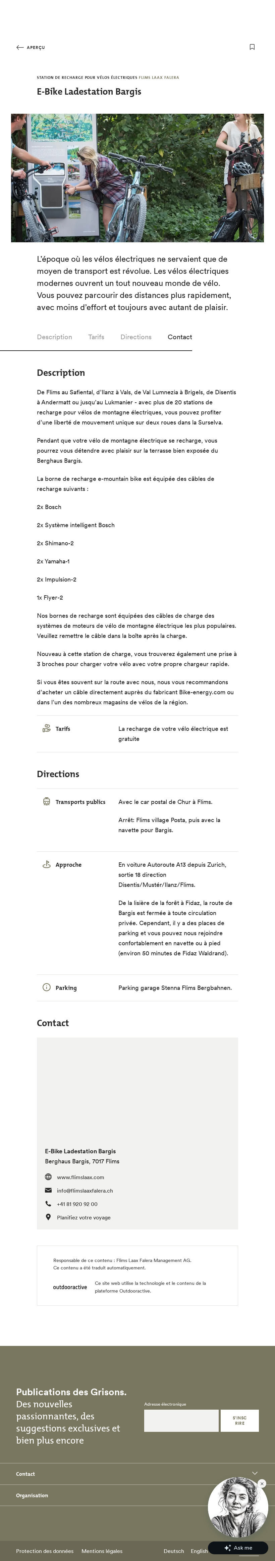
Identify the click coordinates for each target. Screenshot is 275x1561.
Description (54, 337)
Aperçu (35, 47)
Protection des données (44, 1551)
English (199, 1551)
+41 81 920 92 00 (77, 1204)
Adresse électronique (165, 1404)
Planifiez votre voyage (84, 1217)
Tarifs (96, 337)
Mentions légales (101, 1551)
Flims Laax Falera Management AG (153, 1260)
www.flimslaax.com (80, 1177)
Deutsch (174, 1551)
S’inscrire (240, 1420)
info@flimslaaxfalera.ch (85, 1190)
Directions (136, 337)
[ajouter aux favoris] (252, 47)
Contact (180, 337)
